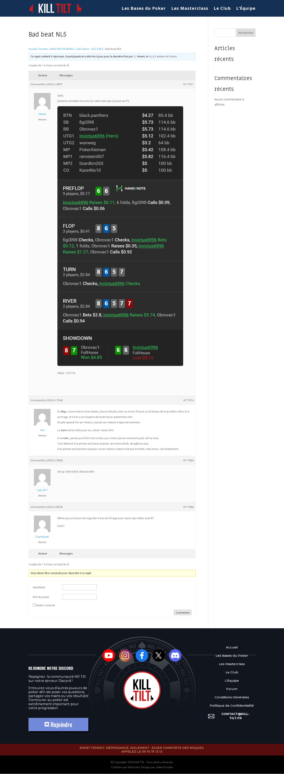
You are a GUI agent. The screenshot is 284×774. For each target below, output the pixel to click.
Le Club (222, 9)
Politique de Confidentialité (232, 705)
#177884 (188, 460)
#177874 (188, 400)
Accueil (32, 49)
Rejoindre (60, 724)
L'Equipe (232, 681)
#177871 (188, 84)
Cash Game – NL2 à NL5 (89, 49)
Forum (231, 689)
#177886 (188, 507)
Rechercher (245, 33)
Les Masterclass (189, 9)
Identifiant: (39, 587)
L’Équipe (246, 9)
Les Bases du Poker (144, 9)
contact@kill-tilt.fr (235, 716)
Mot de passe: (41, 597)
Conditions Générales (232, 697)
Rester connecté (45, 605)
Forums (43, 49)
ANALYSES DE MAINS (61, 49)
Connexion (183, 612)
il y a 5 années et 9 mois (163, 56)
